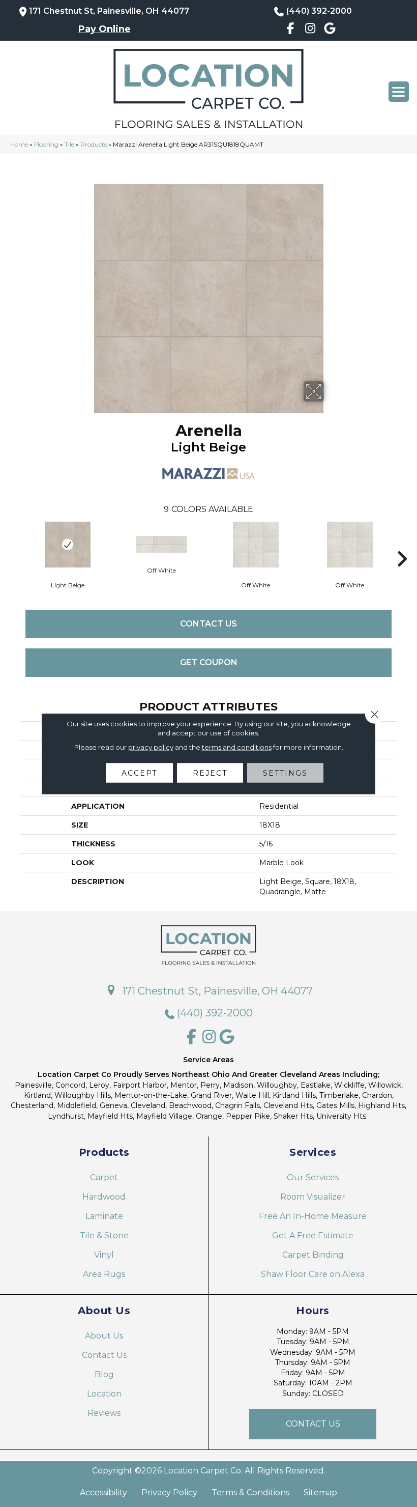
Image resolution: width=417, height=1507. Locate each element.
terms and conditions (237, 747)
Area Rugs (104, 1274)
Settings (285, 772)
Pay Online (104, 29)
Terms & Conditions (250, 1493)
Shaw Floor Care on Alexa (313, 1274)
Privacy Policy (169, 1493)
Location (104, 1394)
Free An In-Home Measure (313, 1216)
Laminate (104, 1216)
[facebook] (290, 30)
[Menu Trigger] (399, 91)
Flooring (46, 144)
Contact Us (208, 624)
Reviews (104, 1413)
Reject (210, 772)
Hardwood (104, 1197)
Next (401, 543)
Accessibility (103, 1493)
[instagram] (310, 30)
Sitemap (320, 1493)
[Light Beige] (67, 544)
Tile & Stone (104, 1235)
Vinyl (104, 1255)
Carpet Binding (313, 1255)
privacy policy (150, 747)
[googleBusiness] (329, 30)
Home (19, 144)
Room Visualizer (312, 1197)
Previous (15, 543)
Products (93, 144)
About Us (104, 1336)
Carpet (104, 1177)
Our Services (313, 1177)
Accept (139, 772)
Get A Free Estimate (312, 1235)
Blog (104, 1374)
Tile (69, 144)
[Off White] (161, 544)
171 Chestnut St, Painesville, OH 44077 (109, 11)
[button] (312, 1424)
